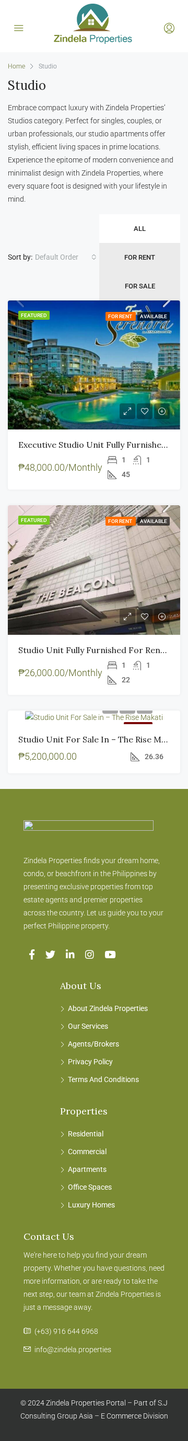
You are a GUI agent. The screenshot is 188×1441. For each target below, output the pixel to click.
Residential (85, 1134)
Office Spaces (90, 1187)
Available (153, 316)
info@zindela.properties (72, 1349)
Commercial (87, 1151)
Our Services (88, 1026)
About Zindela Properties (108, 1008)
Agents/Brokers (93, 1044)
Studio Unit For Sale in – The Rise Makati (99, 739)
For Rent (139, 257)
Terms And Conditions (103, 1079)
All (140, 229)
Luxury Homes (91, 1205)
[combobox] (65, 257)
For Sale (140, 286)
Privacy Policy (90, 1061)
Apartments (87, 1169)
